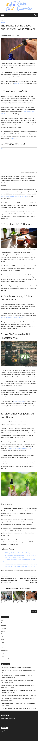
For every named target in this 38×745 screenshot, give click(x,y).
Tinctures (29, 570)
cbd (12, 570)
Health (6, 19)
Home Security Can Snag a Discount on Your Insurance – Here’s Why (18, 671)
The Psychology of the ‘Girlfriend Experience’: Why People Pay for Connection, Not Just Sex (19, 691)
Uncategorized (5, 659)
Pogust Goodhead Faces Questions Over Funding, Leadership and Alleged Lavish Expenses (18, 686)
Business (3, 623)
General (3, 634)
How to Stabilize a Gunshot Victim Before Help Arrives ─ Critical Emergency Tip (18, 602)
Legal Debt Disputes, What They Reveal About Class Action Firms (18, 708)
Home (2, 19)
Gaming (3, 631)
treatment (12, 138)
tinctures (16, 83)
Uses (34, 570)
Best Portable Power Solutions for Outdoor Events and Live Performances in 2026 (17, 681)
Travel (2, 656)
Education (3, 625)
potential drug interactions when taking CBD (21, 448)
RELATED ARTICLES (12, 588)
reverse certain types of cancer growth (12, 317)
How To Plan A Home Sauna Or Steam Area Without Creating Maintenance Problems (17, 699)
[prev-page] (18, 607)
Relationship (4, 650)
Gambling (3, 628)
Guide (2, 639)
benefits (7, 570)
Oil (19, 570)
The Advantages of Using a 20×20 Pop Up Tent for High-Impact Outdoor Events (18, 704)
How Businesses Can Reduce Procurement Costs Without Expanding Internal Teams (16, 676)
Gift (2, 636)
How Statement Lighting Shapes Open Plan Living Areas (16, 667)
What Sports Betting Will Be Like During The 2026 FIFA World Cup (18, 695)
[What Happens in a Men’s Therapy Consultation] (6, 595)
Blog (2, 620)
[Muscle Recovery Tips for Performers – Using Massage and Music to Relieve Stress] (31, 595)
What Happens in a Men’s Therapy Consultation (5, 602)
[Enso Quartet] (19, 6)
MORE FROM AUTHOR (25, 588)
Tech (2, 653)
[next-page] (20, 607)
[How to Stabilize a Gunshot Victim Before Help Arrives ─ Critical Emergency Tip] (19, 595)
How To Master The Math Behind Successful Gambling (28, 580)
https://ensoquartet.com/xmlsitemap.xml (12, 731)
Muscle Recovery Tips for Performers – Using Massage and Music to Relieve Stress (31, 602)
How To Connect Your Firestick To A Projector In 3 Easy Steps (9, 580)
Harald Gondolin (6, 35)
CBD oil (16, 570)
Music (2, 647)
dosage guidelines (18, 401)
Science (23, 570)
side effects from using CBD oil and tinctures (14, 196)
